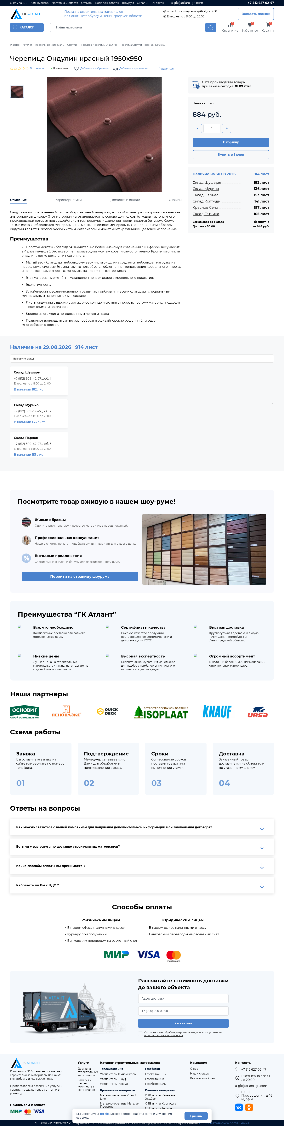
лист (211, 103)
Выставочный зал (202, 1078)
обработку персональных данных (184, 1032)
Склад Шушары (207, 182)
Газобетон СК (154, 1079)
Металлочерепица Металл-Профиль (119, 1105)
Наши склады (199, 1073)
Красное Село (205, 207)
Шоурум (128, 3)
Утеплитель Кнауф (113, 1079)
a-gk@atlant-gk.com (187, 3)
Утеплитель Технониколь (118, 1074)
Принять (196, 1115)
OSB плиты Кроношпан (161, 1103)
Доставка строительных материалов (88, 1072)
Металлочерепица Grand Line (118, 1097)
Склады (142, 3)
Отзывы (86, 3)
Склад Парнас (205, 195)
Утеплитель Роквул (114, 1084)
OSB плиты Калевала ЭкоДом (160, 1097)
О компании (18, 3)
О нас (194, 1068)
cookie (104, 1114)
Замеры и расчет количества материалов (86, 1085)
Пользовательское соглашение (224, 1123)
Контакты (157, 3)
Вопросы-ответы (107, 3)
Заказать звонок (256, 14)
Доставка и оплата (65, 3)
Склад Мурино (206, 189)
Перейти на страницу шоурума (80, 576)
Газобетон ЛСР (155, 1074)
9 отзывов (37, 68)
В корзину (231, 142)
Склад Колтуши (206, 201)
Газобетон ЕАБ (155, 1084)
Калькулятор (40, 3)
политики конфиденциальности (163, 1035)
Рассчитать (183, 1023)
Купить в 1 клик (231, 154)
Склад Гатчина (206, 214)
